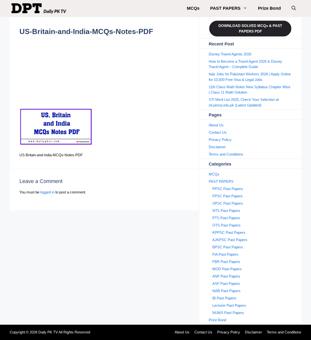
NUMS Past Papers (228, 313)
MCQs (193, 8)
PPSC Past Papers (227, 189)
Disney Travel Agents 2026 (230, 54)
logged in (47, 192)
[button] (293, 8)
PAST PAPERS (225, 8)
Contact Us (218, 132)
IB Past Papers (224, 298)
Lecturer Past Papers (229, 305)
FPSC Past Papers (227, 196)
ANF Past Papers (226, 276)
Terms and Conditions (226, 154)
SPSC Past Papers (227, 203)
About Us (216, 125)
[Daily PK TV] (39, 8)
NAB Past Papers (226, 291)
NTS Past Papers (226, 211)
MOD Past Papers (227, 269)
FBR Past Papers (226, 262)
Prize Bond (269, 8)
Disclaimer (217, 147)
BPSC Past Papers (227, 247)
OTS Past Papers (226, 225)
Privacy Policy (220, 140)
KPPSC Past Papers (228, 232)
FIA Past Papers (225, 254)
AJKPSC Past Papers (229, 240)
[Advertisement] (104, 72)
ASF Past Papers (226, 283)
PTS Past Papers (226, 218)
